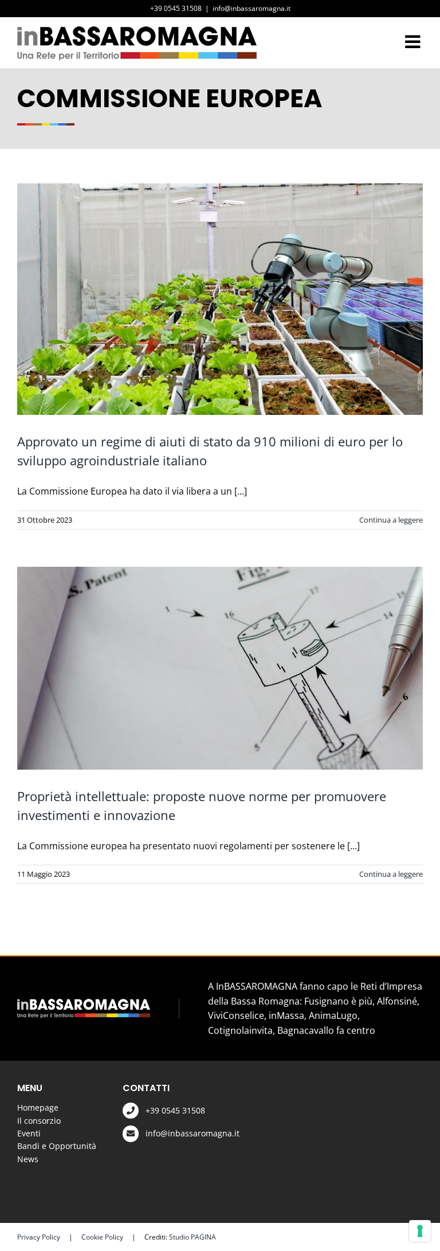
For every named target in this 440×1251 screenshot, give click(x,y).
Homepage (37, 1107)
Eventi (29, 1133)
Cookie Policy (102, 1237)
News (27, 1159)
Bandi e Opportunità (56, 1145)
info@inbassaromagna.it (251, 8)
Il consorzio (39, 1120)
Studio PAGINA (192, 1237)
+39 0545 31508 (175, 1110)
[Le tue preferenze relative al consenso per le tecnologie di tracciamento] (420, 1231)
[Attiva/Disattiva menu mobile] (414, 41)
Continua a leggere (391, 520)
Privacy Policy (38, 1237)
